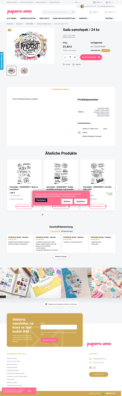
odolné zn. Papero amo (90, 129)
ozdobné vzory (104, 112)
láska (105, 129)
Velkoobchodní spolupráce (14, 385)
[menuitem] (12, 18)
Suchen (73, 12)
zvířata (107, 110)
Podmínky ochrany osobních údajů (17, 376)
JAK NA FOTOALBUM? (26, 2)
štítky (98, 114)
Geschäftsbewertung (61, 226)
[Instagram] (94, 367)
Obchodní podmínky (13, 370)
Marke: (69, 37)
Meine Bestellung (41, 2)
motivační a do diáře (103, 115)
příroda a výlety (99, 110)
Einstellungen (41, 200)
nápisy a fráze (105, 114)
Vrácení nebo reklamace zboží (15, 373)
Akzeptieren (81, 201)
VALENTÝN (101, 108)
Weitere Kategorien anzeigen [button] (92, 136)
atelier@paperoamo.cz (99, 359)
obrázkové (97, 112)
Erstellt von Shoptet (95, 393)
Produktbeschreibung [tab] (60, 89)
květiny (107, 108)
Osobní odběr (11, 379)
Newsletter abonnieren (49, 340)
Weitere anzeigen (61, 256)
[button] (42, 214)
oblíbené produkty (12, 382)
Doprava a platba (12, 2)
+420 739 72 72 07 (98, 362)
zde (73, 196)
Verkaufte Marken (54, 2)
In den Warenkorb (89, 57)
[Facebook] (90, 367)
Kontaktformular (99, 374)
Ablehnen (67, 201)
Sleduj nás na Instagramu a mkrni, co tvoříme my (62, 304)
